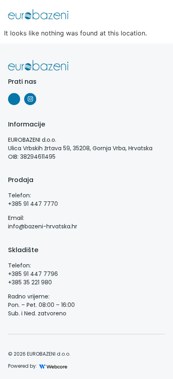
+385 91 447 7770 (33, 204)
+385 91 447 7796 (33, 274)
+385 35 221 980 (30, 282)
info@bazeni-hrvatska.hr (42, 226)
